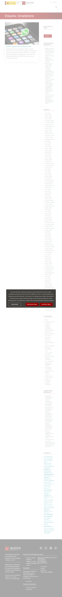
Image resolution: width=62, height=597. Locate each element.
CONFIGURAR (14, 304)
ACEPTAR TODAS (46, 304)
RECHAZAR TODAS (32, 304)
